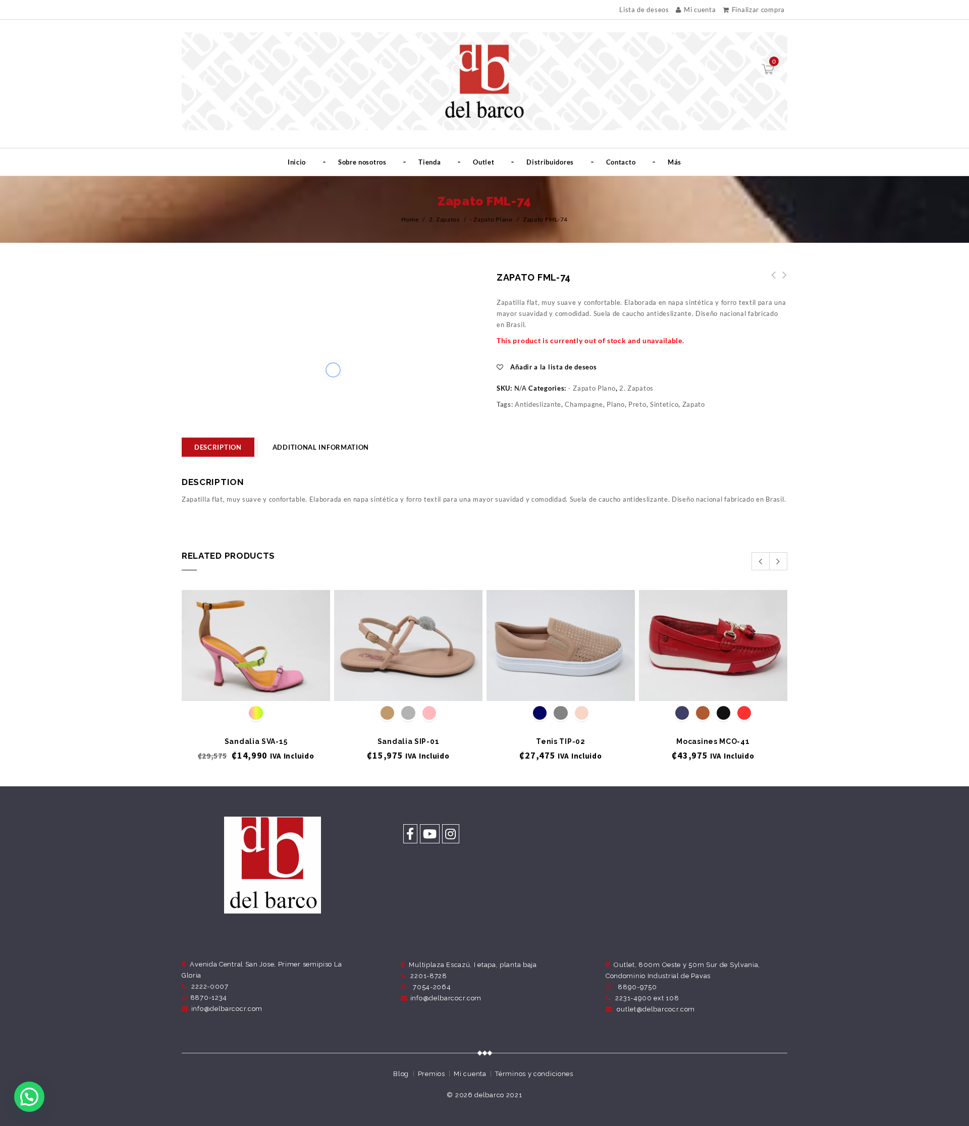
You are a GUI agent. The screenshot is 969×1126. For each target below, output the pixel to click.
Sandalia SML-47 (770, 281)
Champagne (584, 404)
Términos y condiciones (534, 1074)
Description (218, 447)
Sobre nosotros (362, 162)
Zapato (693, 404)
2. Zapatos (444, 219)
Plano (616, 404)
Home (410, 219)
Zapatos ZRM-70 (781, 281)
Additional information (321, 447)
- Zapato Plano (491, 219)
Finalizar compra (758, 10)
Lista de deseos (644, 10)
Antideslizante (538, 404)
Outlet (483, 162)
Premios (431, 1074)
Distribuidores (550, 162)
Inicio (297, 162)
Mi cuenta (700, 10)
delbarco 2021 (498, 1095)
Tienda (429, 162)
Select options (256, 684)
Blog (401, 1074)
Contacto (621, 162)
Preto (637, 404)
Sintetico (664, 404)
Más (674, 162)
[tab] (218, 447)
